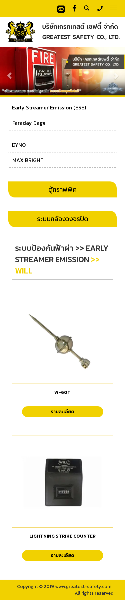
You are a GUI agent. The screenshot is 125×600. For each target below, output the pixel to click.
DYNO (19, 145)
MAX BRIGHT (28, 160)
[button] (9, 72)
